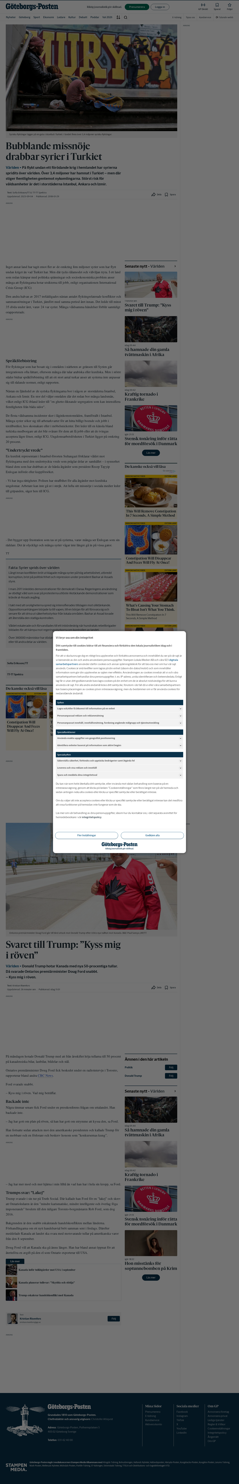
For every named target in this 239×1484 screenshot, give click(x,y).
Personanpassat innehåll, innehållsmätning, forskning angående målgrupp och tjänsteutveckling (108, 722)
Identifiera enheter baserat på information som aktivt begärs (89, 745)
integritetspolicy (91, 817)
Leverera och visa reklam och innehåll (77, 767)
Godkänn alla (152, 835)
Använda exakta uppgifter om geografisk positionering (86, 738)
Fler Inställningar (86, 835)
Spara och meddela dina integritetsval (77, 774)
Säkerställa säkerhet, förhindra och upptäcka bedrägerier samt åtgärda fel (96, 760)
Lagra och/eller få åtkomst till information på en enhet (86, 708)
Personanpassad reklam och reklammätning (80, 715)
